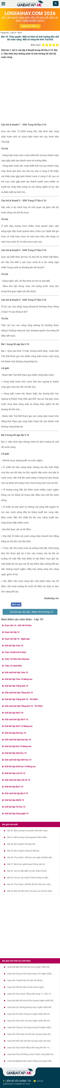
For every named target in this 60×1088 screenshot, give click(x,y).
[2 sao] (47, 45)
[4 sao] (54, 45)
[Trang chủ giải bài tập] (30, 6)
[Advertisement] (30, 92)
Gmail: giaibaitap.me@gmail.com (23, 1082)
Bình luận (16, 605)
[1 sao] (43, 45)
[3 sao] (50, 45)
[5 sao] (57, 45)
